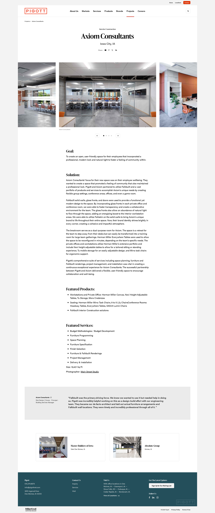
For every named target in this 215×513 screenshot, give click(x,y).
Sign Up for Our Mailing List (161, 485)
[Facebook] (149, 497)
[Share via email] (105, 50)
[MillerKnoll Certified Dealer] (31, 509)
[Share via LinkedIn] (116, 50)
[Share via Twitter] (112, 50)
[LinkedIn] (153, 497)
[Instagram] (157, 497)
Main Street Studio (90, 371)
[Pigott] (36, 11)
